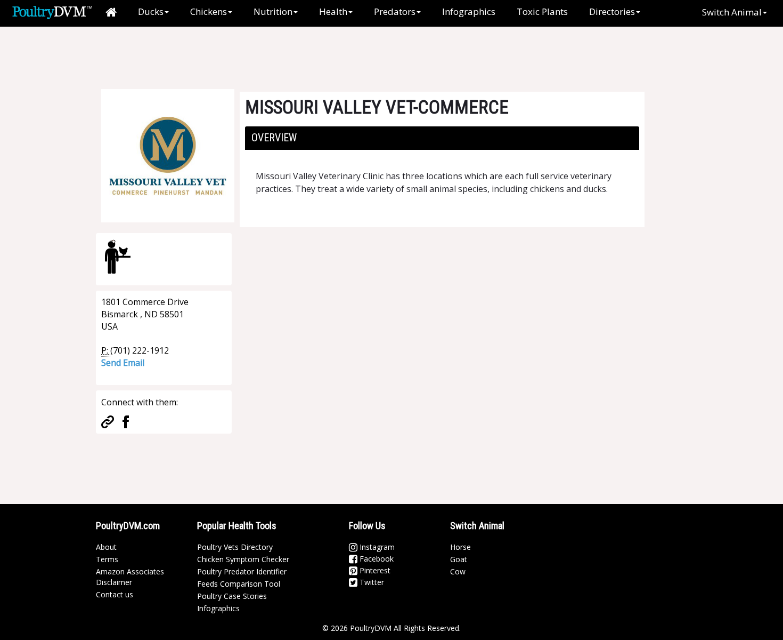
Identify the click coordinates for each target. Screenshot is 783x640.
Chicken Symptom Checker (243, 559)
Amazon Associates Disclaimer (130, 576)
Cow (458, 571)
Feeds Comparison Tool (238, 584)
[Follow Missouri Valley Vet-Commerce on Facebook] (125, 421)
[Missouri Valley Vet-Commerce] (167, 155)
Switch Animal (732, 12)
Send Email (122, 363)
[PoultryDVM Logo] (52, 11)
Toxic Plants (542, 11)
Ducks (151, 11)
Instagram (376, 547)
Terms (107, 559)
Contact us (114, 594)
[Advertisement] (274, 51)
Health (333, 11)
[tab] (442, 138)
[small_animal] (118, 256)
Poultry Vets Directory (235, 547)
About (106, 547)
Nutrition (273, 11)
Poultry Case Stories (232, 596)
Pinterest (373, 570)
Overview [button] (274, 137)
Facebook (375, 559)
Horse (460, 547)
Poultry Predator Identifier (242, 571)
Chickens (208, 11)
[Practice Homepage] (107, 421)
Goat (458, 559)
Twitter (370, 582)
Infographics (468, 11)
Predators (394, 11)
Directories (612, 11)
